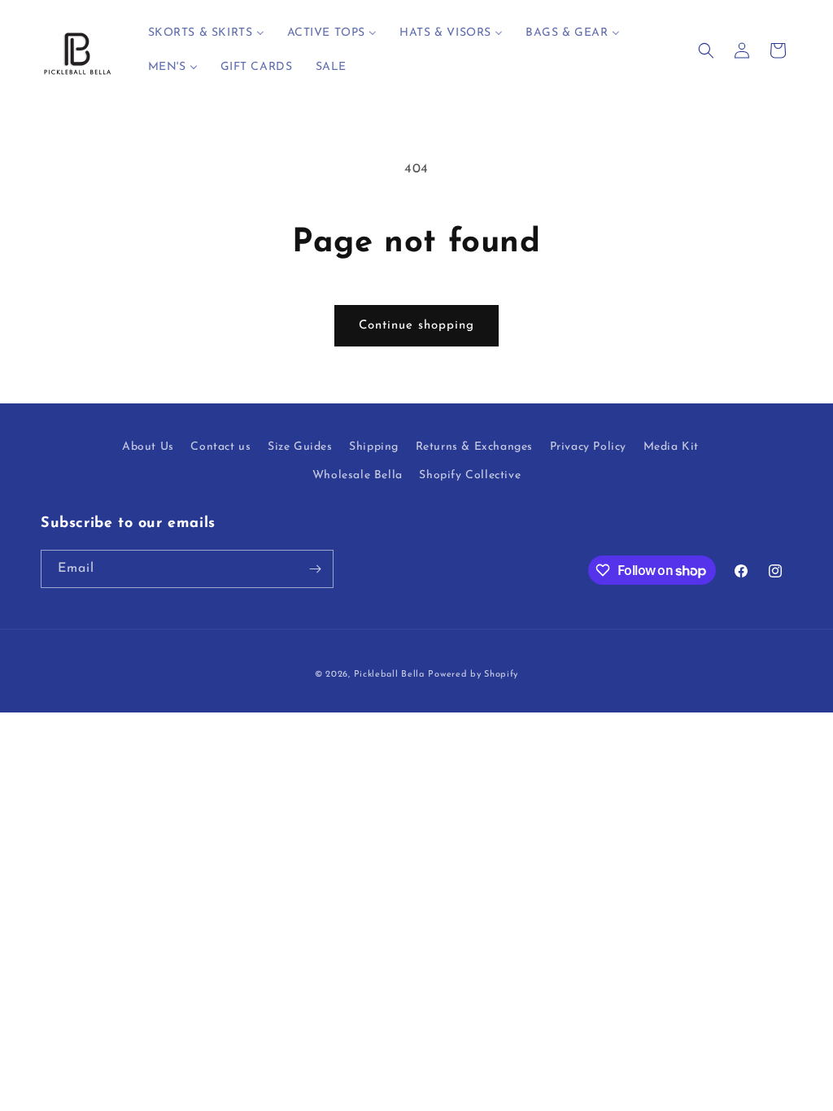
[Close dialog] (713, 417)
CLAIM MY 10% (417, 749)
